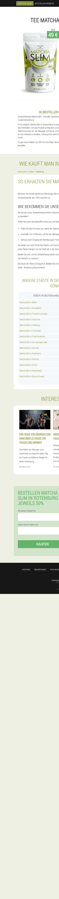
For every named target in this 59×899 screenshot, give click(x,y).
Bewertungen (40, 569)
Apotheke (26, 569)
